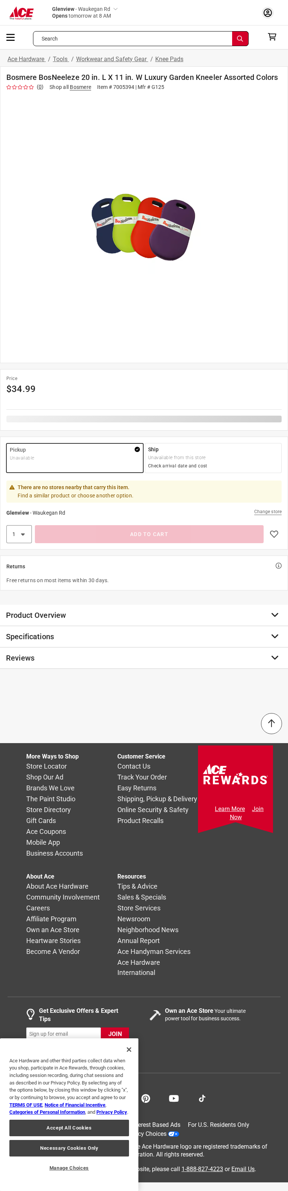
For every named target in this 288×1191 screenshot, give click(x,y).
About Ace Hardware (57, 887)
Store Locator (46, 766)
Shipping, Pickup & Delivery (157, 799)
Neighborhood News (147, 930)
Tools (61, 59)
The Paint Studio (50, 799)
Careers (38, 908)
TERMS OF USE (25, 1105)
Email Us (243, 1169)
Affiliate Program (51, 919)
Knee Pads (169, 59)
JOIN (115, 1034)
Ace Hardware (27, 59)
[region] (69, 1114)
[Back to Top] (271, 723)
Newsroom (133, 919)
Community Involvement (63, 897)
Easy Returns (136, 788)
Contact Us (133, 766)
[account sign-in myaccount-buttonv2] (269, 12)
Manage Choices (69, 1168)
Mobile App (43, 843)
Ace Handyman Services (153, 952)
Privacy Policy (111, 1112)
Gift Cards (41, 821)
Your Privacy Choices (138, 1133)
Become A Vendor (53, 952)
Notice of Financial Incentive (75, 1105)
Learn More (230, 809)
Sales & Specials (141, 897)
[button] (144, 225)
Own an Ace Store (53, 930)
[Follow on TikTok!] (202, 1098)
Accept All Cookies (69, 1128)
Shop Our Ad (44, 777)
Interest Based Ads (155, 1124)
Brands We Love (50, 788)
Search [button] (50, 39)
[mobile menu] (10, 36)
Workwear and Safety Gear (112, 59)
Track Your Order (142, 777)
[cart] (274, 36)
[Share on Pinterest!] (145, 1098)
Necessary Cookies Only (69, 1148)
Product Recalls (140, 821)
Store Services (138, 908)
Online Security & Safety (153, 810)
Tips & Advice (137, 887)
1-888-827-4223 (202, 1169)
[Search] (240, 38)
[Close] (129, 1049)
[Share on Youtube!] (174, 1098)
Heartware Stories (53, 941)
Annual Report (138, 941)
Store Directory (48, 810)
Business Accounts (54, 854)
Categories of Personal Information (47, 1112)
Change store (268, 511)
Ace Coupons (46, 832)
